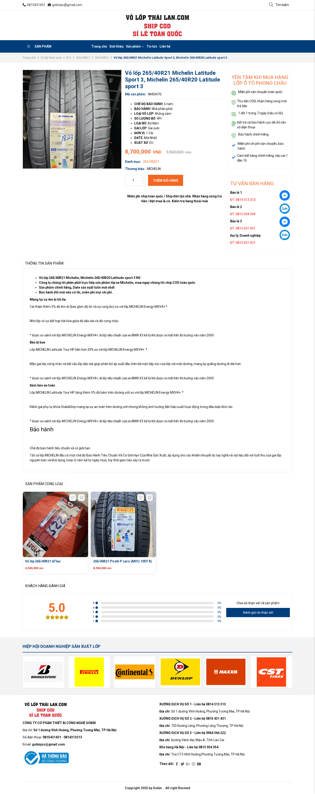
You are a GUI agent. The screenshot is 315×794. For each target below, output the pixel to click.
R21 (68, 57)
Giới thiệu (116, 46)
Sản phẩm (43, 46)
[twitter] (182, 764)
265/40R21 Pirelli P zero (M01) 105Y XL (122, 561)
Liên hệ (165, 46)
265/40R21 (83, 57)
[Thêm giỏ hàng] (81, 497)
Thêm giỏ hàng (165, 180)
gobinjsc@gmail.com (67, 5)
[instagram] (193, 764)
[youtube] (199, 764)
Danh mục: (133, 161)
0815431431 (36, 5)
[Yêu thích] (72, 497)
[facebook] (177, 764)
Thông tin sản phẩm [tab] (44, 263)
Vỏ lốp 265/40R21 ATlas (43, 561)
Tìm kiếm (282, 5)
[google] (188, 764)
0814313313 (73, 737)
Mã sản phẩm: (135, 94)
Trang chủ (99, 46)
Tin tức (151, 46)
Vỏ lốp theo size (51, 57)
